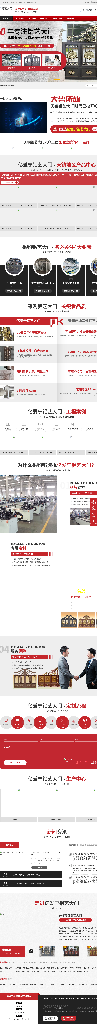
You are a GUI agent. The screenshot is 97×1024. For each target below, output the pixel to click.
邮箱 (76, 739)
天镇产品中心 (19, 18)
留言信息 (7, 747)
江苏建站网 (16, 972)
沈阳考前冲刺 (62, 972)
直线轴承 (79, 972)
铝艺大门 (11, 86)
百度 (1, 968)
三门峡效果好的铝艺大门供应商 (83, 879)
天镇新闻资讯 (44, 18)
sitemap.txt (91, 1011)
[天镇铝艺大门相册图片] (47, 951)
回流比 (86, 972)
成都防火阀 (46, 972)
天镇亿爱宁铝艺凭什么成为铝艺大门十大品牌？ (45, 853)
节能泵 (9, 972)
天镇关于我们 (57, 18)
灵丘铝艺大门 (73, 984)
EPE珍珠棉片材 (36, 972)
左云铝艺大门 (93, 984)
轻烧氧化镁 (71, 972)
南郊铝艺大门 (24, 984)
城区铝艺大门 (4, 984)
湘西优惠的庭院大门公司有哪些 (83, 856)
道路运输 (53, 972)
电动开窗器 (17, 968)
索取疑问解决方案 (14, 291)
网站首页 (6, 18)
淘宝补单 (93, 968)
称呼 (5, 739)
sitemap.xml (66, 1011)
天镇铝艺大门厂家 (28, 968)
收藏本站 (86, 2)
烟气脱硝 (2, 972)
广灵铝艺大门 (63, 984)
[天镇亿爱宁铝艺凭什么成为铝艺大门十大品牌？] (13, 853)
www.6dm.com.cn (70, 1008)
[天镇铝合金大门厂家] (71, 951)
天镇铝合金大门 (40, 968)
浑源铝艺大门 (83, 984)
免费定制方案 (15, 763)
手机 (41, 739)
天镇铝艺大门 (9, 968)
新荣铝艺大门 (34, 984)
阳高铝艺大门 (43, 984)
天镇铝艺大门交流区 (53, 968)
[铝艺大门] (6, 10)
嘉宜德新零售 (26, 972)
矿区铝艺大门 (14, 984)
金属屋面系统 (64, 968)
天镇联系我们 (69, 18)
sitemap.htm (83, 1011)
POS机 (72, 968)
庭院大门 (79, 968)
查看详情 (39, 867)
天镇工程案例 (31, 18)
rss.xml (50, 1011)
